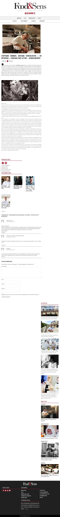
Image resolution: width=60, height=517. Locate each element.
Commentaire (4, 266)
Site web (3, 288)
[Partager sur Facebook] (2, 164)
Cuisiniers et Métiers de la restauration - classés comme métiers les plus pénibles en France (49, 352)
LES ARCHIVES (33, 21)
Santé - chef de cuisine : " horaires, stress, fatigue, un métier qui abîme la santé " (50, 476)
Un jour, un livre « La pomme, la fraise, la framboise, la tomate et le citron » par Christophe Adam (30, 188)
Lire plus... (26, 509)
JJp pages (8, 248)
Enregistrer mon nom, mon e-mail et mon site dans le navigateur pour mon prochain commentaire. (20, 294)
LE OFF (25, 18)
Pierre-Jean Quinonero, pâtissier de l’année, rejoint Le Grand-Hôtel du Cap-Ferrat (5, 206)
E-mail (2, 284)
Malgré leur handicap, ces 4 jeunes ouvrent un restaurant (48, 420)
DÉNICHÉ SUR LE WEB (32, 18)
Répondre (3, 232)
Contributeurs (42, 21)
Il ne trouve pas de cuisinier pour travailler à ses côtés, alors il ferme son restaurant (49, 336)
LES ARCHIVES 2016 (43, 495)
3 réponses (3, 211)
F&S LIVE (39, 18)
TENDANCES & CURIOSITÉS (26, 496)
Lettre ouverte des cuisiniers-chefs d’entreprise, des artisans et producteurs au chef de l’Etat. (49, 318)
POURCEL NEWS (24, 497)
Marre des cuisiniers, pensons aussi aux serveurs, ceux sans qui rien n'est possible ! (49, 459)
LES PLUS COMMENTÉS (24, 21)
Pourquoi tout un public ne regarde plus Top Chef (49, 438)
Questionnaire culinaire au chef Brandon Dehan (5, 187)
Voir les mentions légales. (35, 515)
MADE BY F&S (19, 18)
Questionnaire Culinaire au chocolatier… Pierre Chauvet (18, 187)
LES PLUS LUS (15, 21)
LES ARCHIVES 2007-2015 (44, 494)
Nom (2, 279)
